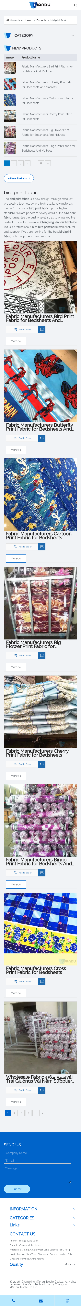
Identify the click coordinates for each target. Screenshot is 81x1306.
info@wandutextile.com (30, 1245)
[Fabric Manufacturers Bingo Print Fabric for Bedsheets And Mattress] (40, 820)
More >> (16, 341)
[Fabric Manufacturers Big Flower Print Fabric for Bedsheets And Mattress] (40, 603)
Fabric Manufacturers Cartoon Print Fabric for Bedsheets (48, 101)
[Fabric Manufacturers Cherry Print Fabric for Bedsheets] (40, 711)
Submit (17, 1189)
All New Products (17, 178)
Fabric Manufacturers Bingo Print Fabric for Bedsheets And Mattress (48, 148)
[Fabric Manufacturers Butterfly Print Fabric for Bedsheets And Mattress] (40, 385)
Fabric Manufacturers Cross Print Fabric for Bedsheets (36, 970)
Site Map (27, 1284)
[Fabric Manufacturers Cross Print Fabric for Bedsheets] (40, 929)
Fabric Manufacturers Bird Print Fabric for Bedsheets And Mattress (47, 69)
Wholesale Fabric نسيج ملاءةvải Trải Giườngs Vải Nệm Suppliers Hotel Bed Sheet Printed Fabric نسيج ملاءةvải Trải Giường (40, 1079)
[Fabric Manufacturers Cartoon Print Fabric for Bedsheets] (40, 494)
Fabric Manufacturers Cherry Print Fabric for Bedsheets (47, 116)
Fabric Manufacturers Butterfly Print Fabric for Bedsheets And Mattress (48, 85)
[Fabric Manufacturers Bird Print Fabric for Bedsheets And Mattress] (40, 277)
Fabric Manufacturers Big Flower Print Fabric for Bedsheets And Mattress (45, 132)
